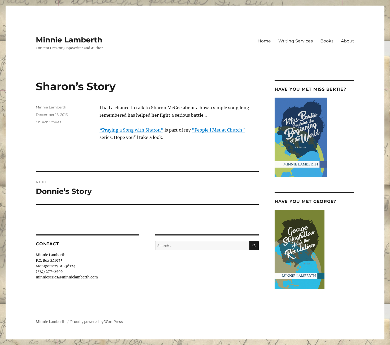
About (347, 40)
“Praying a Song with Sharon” (131, 130)
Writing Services (295, 40)
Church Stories (48, 122)
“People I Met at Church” (218, 130)
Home (264, 40)
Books (326, 40)
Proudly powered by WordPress (96, 322)
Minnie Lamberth (69, 39)
